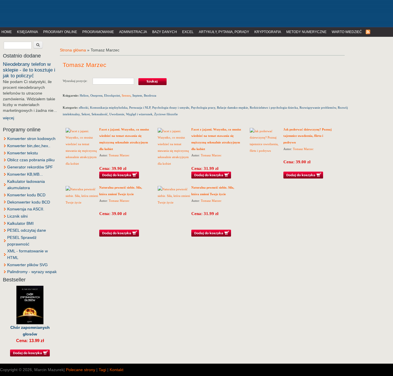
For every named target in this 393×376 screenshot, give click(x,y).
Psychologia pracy (203, 107)
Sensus (126, 95)
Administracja (133, 32)
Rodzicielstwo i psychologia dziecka (274, 107)
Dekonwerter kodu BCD (28, 202)
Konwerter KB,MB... (25, 174)
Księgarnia (27, 32)
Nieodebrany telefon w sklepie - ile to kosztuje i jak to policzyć (29, 70)
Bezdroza (150, 95)
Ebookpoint (112, 95)
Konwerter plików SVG (27, 264)
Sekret (85, 114)
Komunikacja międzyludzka (108, 107)
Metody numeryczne (306, 32)
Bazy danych (164, 32)
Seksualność (99, 114)
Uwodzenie (116, 114)
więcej (8, 118)
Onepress (96, 95)
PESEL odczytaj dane (26, 230)
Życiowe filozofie (166, 114)
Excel (188, 32)
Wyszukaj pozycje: (78, 80)
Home (6, 32)
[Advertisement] (119, 13)
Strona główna (73, 50)
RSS (368, 32)
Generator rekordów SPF (30, 167)
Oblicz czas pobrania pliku (31, 160)
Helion (84, 95)
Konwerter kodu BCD (26, 195)
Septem (137, 95)
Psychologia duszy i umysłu (170, 107)
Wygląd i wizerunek (139, 114)
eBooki (83, 107)
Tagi (102, 369)
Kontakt (116, 369)
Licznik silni (17, 216)
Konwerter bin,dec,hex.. (28, 145)
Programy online (60, 32)
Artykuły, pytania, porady (224, 32)
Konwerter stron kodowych (31, 138)
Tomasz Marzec (119, 155)
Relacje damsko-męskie (232, 107)
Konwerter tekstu (22, 153)
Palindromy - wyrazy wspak (32, 271)
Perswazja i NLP (139, 107)
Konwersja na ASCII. (25, 209)
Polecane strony (80, 369)
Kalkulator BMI (20, 223)
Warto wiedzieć (347, 32)
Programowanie (98, 32)
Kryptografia (267, 32)
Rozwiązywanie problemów (317, 107)
